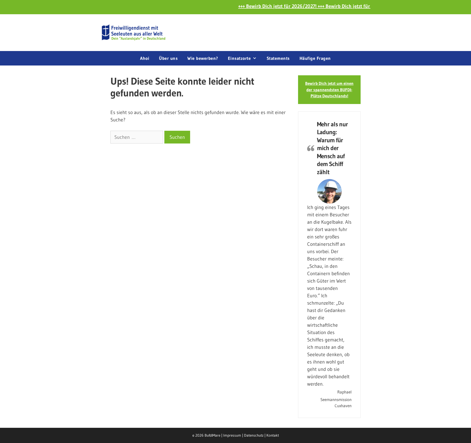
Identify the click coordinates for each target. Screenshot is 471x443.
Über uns (168, 58)
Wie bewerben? (202, 58)
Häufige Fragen (315, 58)
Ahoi (144, 58)
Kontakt (272, 435)
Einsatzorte (239, 58)
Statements (278, 58)
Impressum (232, 435)
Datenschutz (253, 435)
